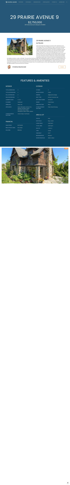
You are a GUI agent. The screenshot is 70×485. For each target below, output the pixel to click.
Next (12, 181)
